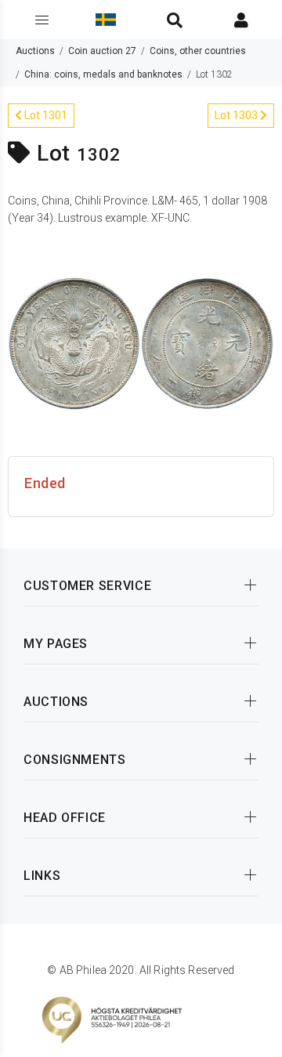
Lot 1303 (237, 115)
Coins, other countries (198, 50)
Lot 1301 (44, 115)
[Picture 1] (141, 342)
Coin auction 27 (102, 50)
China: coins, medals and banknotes (103, 74)
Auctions (35, 50)
